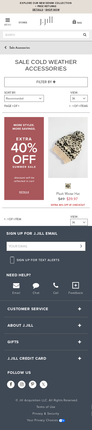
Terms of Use (45, 407)
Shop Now (52, 10)
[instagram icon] (21, 384)
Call (56, 293)
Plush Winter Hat (68, 193)
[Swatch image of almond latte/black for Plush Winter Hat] (68, 186)
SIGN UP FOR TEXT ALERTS (38, 260)
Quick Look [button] (71, 148)
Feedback (75, 293)
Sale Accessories (19, 47)
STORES (23, 22)
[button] (77, 21)
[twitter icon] (43, 384)
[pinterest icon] (32, 384)
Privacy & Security (46, 413)
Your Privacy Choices (42, 420)
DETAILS (38, 10)
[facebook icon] (11, 384)
